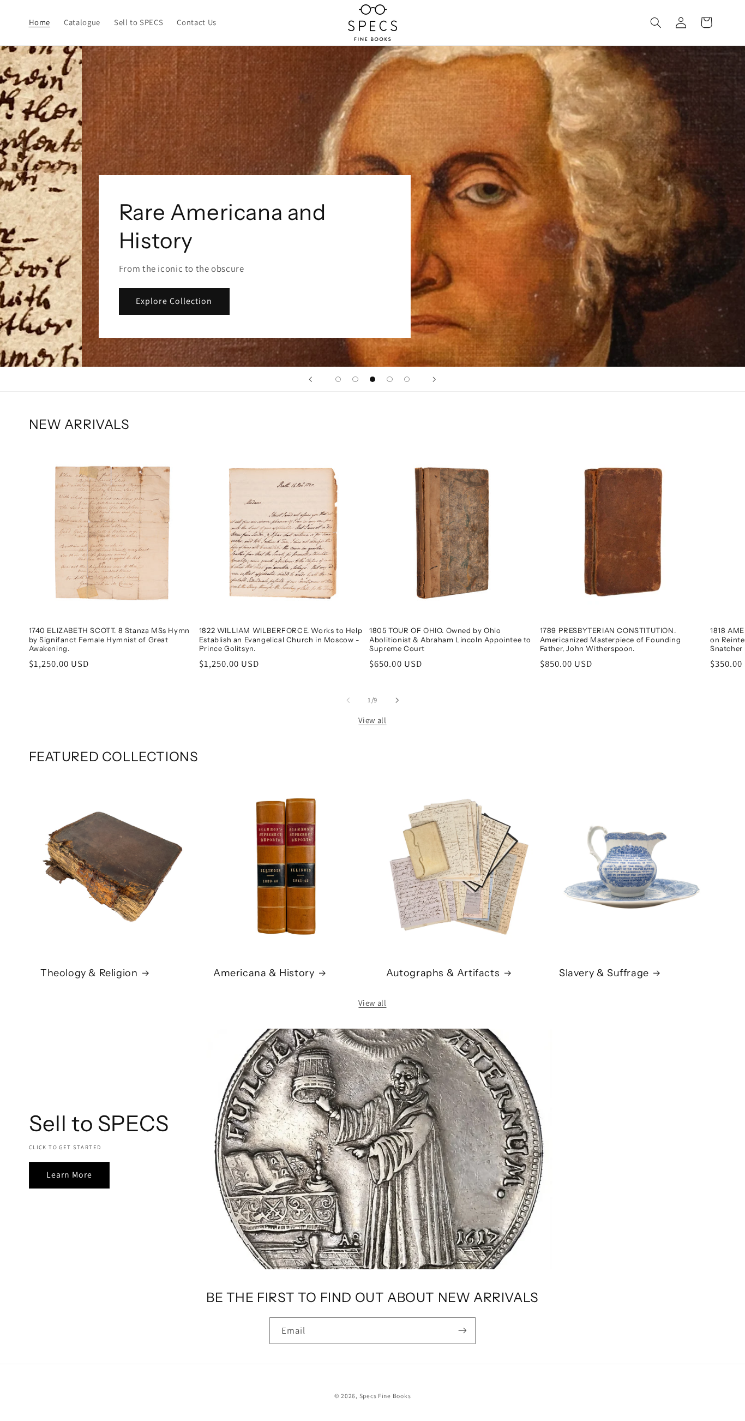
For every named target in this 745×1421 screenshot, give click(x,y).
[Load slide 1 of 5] (338, 379)
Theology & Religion (88, 972)
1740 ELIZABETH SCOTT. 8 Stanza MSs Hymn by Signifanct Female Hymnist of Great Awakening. (109, 639)
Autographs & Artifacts (443, 972)
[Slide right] (397, 700)
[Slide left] (348, 700)
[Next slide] (434, 379)
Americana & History (263, 972)
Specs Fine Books (385, 1395)
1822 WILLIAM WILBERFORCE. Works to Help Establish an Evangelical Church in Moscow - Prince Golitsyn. (280, 639)
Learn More (69, 1174)
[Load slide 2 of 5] (355, 379)
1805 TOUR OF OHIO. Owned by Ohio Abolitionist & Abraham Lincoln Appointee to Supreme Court (450, 639)
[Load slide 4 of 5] (390, 379)
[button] (655, 22)
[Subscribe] (462, 1330)
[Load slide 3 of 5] (372, 379)
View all (372, 720)
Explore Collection (104, 301)
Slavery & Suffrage (604, 972)
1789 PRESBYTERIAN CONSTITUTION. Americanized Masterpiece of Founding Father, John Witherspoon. (610, 639)
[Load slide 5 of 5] (407, 379)
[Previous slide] (311, 379)
